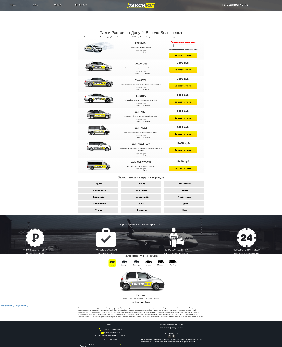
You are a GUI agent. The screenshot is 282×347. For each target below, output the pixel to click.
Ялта (184, 210)
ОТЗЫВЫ (58, 5)
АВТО (35, 5)
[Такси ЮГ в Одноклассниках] (174, 336)
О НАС (13, 5)
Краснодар (99, 197)
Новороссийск (142, 197)
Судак (185, 204)
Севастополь (184, 197)
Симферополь (99, 204)
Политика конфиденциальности (171, 328)
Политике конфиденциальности (119, 344)
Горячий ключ (99, 190)
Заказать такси (183, 56)
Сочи (141, 204)
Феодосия (142, 210)
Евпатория (141, 190)
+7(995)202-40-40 (235, 5)
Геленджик (185, 184)
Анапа (141, 184)
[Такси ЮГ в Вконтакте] (170, 336)
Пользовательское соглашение (171, 324)
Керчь (185, 190)
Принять (83, 346)
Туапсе (98, 210)
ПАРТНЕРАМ (81, 5)
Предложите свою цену (183, 42)
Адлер (99, 184)
